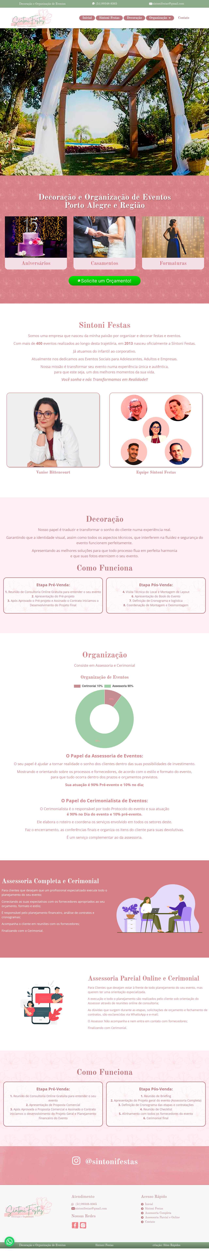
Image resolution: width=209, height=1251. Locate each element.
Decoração (134, 18)
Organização (158, 18)
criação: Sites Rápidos (166, 1245)
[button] (5, 102)
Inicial (87, 18)
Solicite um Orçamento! (106, 281)
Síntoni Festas (109, 18)
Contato (183, 18)
